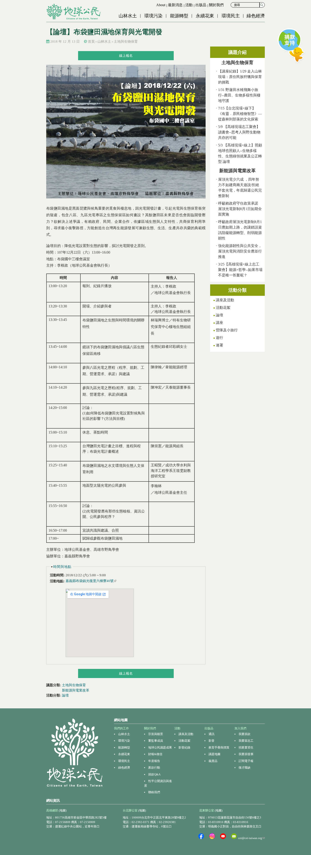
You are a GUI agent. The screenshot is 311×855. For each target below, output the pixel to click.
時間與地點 (62, 567)
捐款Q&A (154, 774)
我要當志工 (246, 740)
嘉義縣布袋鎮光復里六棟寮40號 (91, 581)
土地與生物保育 (126, 41)
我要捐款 (244, 734)
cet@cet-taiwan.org (251, 838)
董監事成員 (155, 740)
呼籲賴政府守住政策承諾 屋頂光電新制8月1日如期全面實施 (240, 208)
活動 (189, 5)
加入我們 (240, 728)
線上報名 (126, 55)
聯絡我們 (154, 792)
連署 (219, 345)
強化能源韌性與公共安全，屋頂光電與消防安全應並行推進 (240, 251)
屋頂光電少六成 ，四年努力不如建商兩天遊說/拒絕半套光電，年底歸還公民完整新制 (240, 187)
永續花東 (205, 15)
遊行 (219, 338)
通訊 (211, 734)
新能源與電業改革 (75, 690)
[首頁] (74, 11)
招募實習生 (246, 747)
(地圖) (62, 810)
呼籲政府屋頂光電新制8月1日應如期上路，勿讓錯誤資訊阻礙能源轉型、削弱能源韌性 (240, 230)
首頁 (91, 41)
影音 (211, 740)
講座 (219, 323)
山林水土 (128, 15)
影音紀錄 (184, 747)
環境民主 (231, 15)
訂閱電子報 (246, 761)
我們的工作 (121, 728)
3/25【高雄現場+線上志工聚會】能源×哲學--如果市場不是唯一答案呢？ (240, 269)
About (160, 5)
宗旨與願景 (155, 734)
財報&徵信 (155, 754)
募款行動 (154, 767)
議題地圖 (214, 754)
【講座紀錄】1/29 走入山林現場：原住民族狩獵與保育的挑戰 (240, 76)
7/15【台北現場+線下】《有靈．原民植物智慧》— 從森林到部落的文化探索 (240, 113)
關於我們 (216, 5)
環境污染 (153, 15)
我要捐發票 (246, 754)
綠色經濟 (256, 15)
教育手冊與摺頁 (219, 747)
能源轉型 (179, 15)
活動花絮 (223, 307)
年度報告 (154, 761)
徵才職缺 (244, 767)
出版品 (200, 5)
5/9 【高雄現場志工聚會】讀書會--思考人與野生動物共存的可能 (239, 132)
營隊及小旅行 (227, 330)
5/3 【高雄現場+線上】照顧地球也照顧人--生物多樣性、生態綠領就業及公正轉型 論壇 (240, 153)
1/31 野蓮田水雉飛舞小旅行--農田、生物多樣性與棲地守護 (239, 95)
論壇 (65, 695)
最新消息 (175, 5)
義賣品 (213, 761)
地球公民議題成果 (160, 747)
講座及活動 (225, 300)
